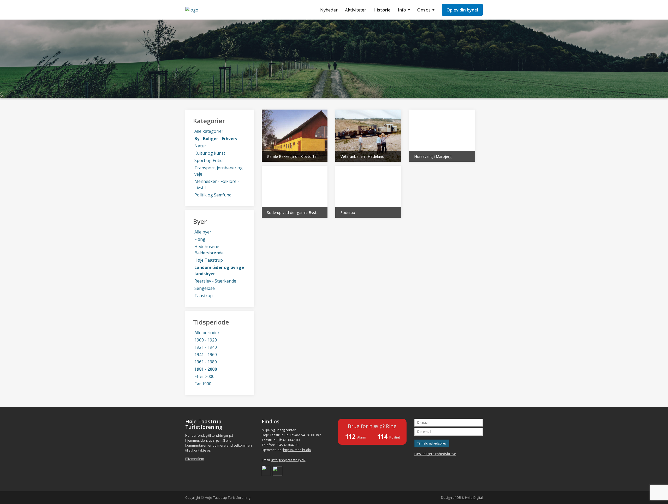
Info (402, 10)
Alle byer (202, 232)
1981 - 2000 (205, 369)
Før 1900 (202, 384)
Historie (382, 10)
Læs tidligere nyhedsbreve (435, 453)
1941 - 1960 (205, 354)
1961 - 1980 (205, 362)
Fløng (199, 239)
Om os (424, 10)
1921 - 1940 (205, 347)
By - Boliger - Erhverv (215, 138)
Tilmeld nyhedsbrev (431, 443)
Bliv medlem (194, 458)
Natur (200, 146)
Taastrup (203, 295)
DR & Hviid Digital (470, 497)
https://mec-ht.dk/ (297, 449)
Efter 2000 (204, 376)
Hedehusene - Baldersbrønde (209, 250)
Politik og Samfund (212, 195)
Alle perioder (206, 332)
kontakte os (201, 450)
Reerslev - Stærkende (215, 281)
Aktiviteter (355, 10)
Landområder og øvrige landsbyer (219, 271)
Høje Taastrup (208, 260)
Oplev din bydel (462, 10)
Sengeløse (204, 288)
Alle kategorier (208, 131)
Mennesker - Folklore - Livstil (216, 184)
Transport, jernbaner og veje (218, 171)
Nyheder (329, 10)
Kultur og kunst (209, 153)
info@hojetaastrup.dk (288, 460)
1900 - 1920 (205, 340)
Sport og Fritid (208, 160)
